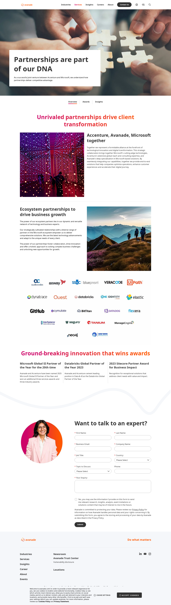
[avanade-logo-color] (27, 4)
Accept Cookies (130, 595)
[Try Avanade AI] (143, 4)
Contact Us (124, 4)
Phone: (117, 466)
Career (24, 569)
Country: (119, 455)
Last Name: (120, 433)
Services (78, 4)
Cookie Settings (103, 595)
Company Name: (122, 444)
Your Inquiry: (81, 477)
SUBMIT (80, 524)
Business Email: (82, 444)
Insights (89, 4)
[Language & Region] (138, 4)
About (110, 4)
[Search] (149, 4)
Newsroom (59, 554)
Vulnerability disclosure (63, 562)
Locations (58, 569)
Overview (72, 101)
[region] (85, 595)
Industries (66, 4)
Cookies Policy (44, 601)
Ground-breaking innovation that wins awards (85, 353)
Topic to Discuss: (83, 466)
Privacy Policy (138, 509)
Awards (86, 101)
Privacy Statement (61, 601)
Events (24, 579)
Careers (100, 4)
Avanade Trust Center (66, 558)
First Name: (80, 433)
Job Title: (79, 455)
